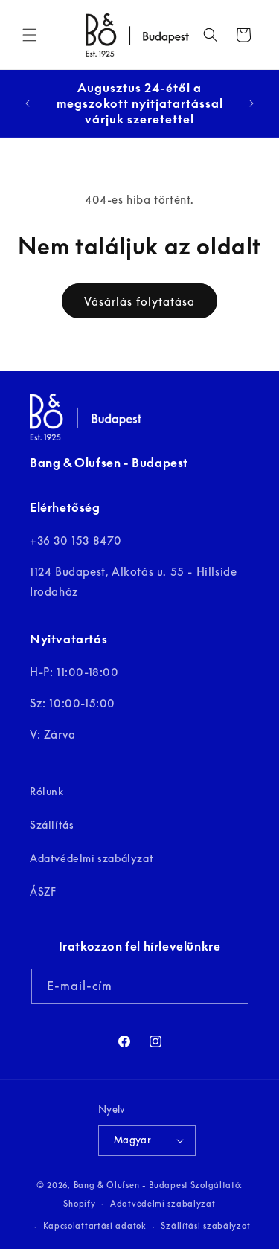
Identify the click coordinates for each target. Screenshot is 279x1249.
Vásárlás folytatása (139, 301)
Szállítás (52, 824)
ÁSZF (43, 891)
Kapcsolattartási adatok (95, 1225)
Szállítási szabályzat (206, 1225)
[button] (29, 35)
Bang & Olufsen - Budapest (131, 1184)
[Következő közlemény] (251, 103)
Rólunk (47, 791)
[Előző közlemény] (27, 103)
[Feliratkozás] (231, 986)
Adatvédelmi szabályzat (91, 858)
